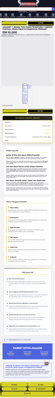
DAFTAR (40, 23)
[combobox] (26, 9)
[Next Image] (52, 60)
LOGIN (14, 23)
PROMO (15, 385)
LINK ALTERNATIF (41, 389)
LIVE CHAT (28, 393)
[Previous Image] (2, 60)
